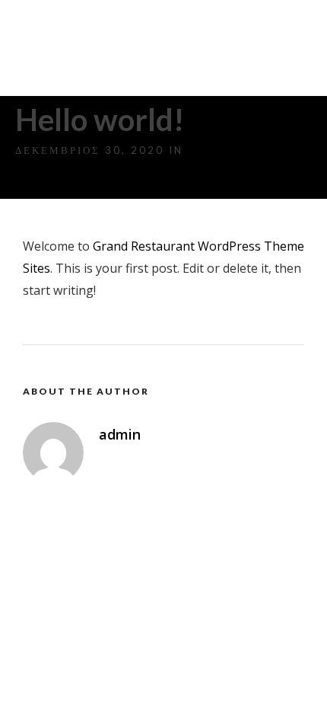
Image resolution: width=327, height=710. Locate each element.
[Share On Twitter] (60, 677)
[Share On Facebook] (38, 677)
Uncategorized (244, 150)
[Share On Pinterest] (82, 677)
